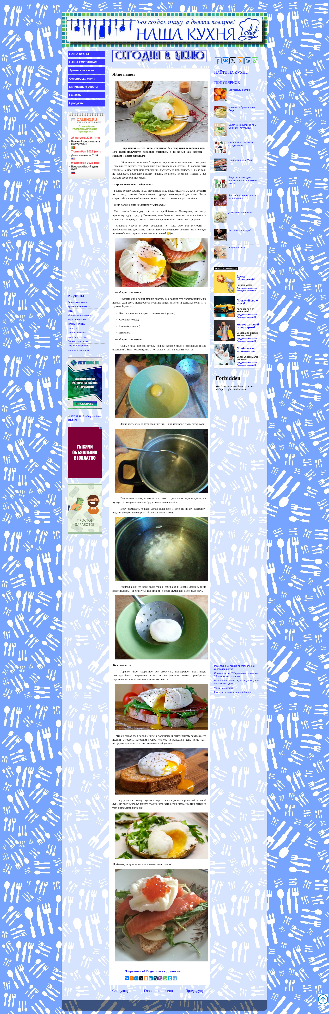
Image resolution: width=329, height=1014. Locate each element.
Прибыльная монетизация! (246, 350)
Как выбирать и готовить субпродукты (242, 196)
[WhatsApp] (165, 978)
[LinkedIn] (151, 978)
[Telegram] (175, 978)
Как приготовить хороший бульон (232, 692)
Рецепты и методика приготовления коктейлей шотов (242, 180)
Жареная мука (236, 247)
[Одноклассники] (132, 978)
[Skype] (170, 978)
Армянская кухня (77, 302)
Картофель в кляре (239, 89)
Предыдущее (196, 991)
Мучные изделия (77, 319)
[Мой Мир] (136, 978)
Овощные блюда (77, 332)
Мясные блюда (76, 323)
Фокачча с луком (223, 688)
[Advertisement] (86, 236)
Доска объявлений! (246, 278)
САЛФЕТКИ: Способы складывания (240, 144)
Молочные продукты (79, 315)
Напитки (72, 328)
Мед (70, 310)
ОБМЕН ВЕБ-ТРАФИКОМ (226, 268)
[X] (141, 978)
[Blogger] (146, 978)
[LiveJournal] (156, 978)
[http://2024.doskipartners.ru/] (85, 477)
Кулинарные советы (79, 306)
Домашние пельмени (240, 212)
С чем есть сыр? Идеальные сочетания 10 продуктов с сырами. (236, 674)
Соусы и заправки (78, 345)
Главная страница (158, 991)
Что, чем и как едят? (239, 230)
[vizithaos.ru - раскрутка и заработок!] (85, 407)
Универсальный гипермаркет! (248, 326)
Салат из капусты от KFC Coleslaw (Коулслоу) (242, 126)
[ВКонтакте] (127, 978)
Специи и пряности (78, 350)
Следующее (121, 991)
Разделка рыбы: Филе (240, 160)
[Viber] (160, 978)
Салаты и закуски (77, 337)
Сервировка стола (78, 341)
